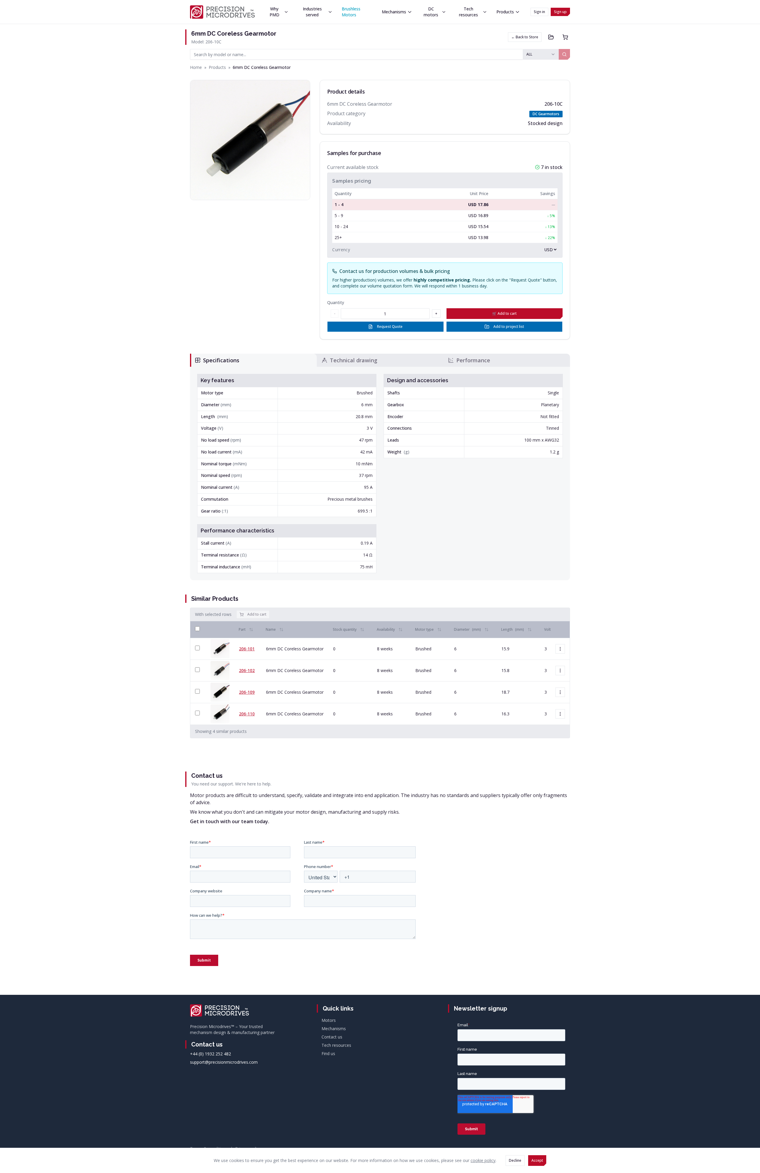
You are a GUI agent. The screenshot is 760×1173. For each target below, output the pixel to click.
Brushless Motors (351, 12)
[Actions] (560, 649)
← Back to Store (524, 36)
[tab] (253, 360)
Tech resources (468, 12)
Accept (537, 1160)
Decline (515, 1160)
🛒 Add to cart (504, 313)
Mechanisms (394, 12)
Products (505, 12)
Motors (329, 1020)
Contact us (332, 1037)
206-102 (247, 670)
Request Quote (390, 326)
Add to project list (508, 326)
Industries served (312, 12)
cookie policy (483, 1160)
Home (196, 67)
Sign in (539, 11)
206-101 (247, 649)
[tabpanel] (380, 473)
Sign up (560, 11)
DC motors (431, 12)
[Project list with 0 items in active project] (551, 37)
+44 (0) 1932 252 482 (210, 1054)
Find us (328, 1053)
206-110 (247, 714)
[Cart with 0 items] (565, 37)
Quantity (335, 302)
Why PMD (274, 12)
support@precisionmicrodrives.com (224, 1062)
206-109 (247, 692)
